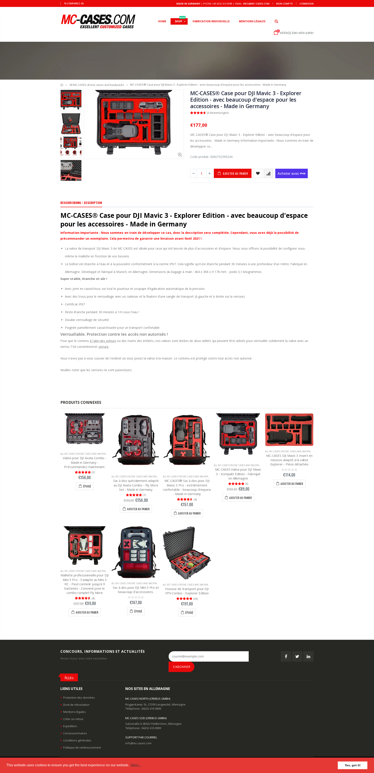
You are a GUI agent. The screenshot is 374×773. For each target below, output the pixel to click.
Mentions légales (74, 712)
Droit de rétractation (76, 705)
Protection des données (79, 697)
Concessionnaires (75, 733)
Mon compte (284, 3)
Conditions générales (77, 740)
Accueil (62, 84)
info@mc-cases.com (256, 3)
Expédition (70, 726)
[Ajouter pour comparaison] (268, 173)
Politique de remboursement (82, 747)
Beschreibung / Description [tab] (81, 202)
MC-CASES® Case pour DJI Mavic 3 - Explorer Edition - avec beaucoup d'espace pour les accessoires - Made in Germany (245, 99)
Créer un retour (73, 719)
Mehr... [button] (136, 765)
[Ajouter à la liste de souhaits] (258, 173)
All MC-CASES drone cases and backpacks (96, 85)
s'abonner (181, 667)
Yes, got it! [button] (353, 765)
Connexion (307, 3)
